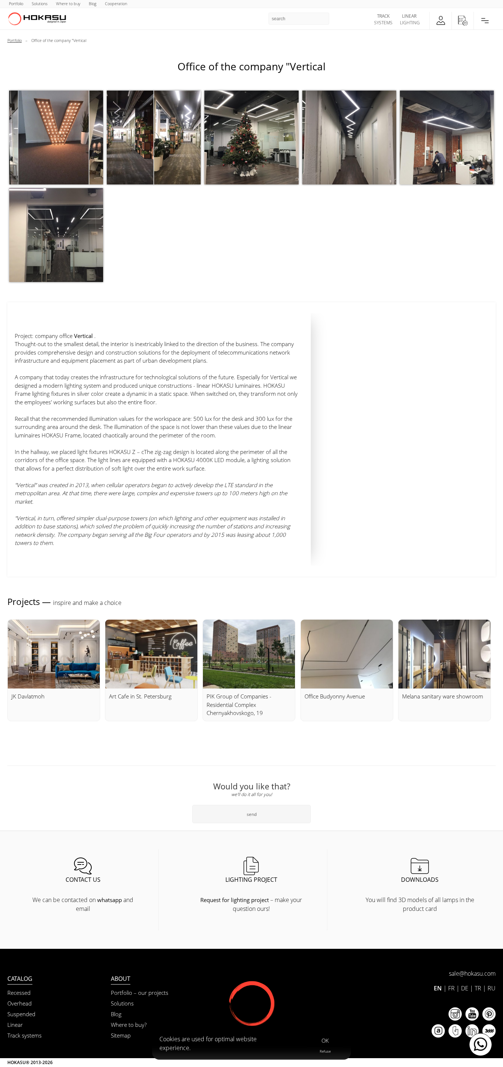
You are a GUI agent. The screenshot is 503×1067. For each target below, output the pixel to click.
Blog (116, 1014)
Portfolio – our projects (139, 992)
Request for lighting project (234, 900)
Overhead (19, 1003)
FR (451, 988)
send (252, 814)
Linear (15, 1024)
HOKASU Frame (61, 435)
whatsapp (109, 900)
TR (478, 988)
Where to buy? (129, 1024)
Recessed (19, 992)
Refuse (325, 1051)
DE (464, 988)
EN (438, 988)
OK (325, 1040)
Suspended (21, 1014)
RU (492, 988)
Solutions (122, 1003)
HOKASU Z (122, 451)
